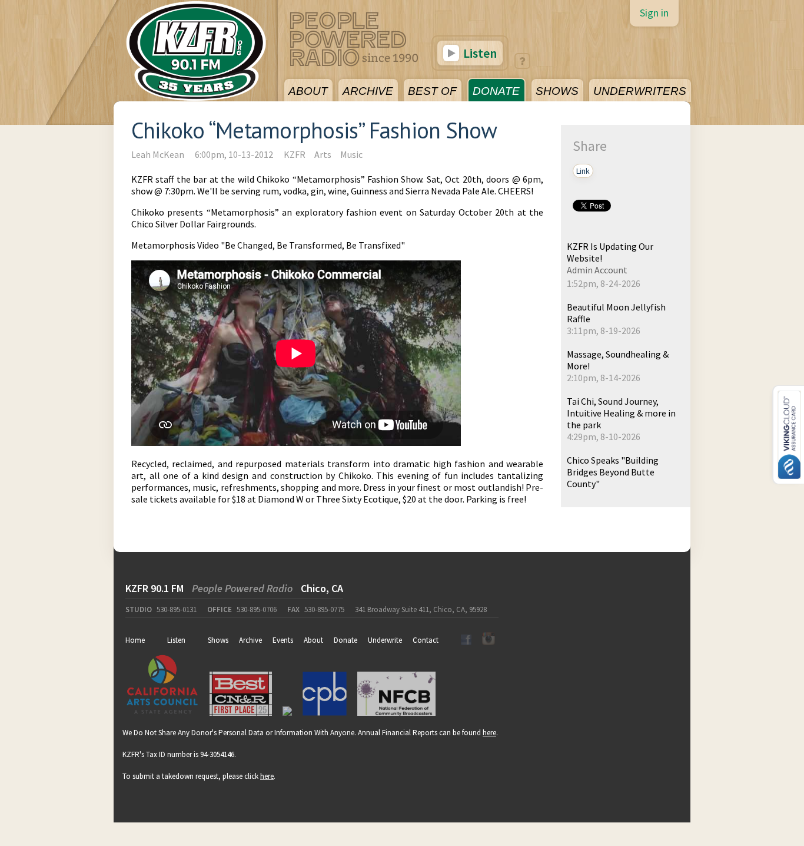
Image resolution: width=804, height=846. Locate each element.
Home (135, 640)
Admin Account (597, 270)
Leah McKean (157, 154)
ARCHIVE (368, 91)
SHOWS (557, 91)
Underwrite (385, 640)
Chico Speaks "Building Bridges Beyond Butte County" (613, 472)
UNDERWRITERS (639, 91)
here (489, 733)
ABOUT (308, 91)
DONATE (496, 91)
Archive (250, 640)
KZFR (294, 154)
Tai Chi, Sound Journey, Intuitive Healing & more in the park (621, 413)
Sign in (654, 12)
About (313, 640)
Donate (345, 640)
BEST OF (432, 91)
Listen (479, 53)
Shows (218, 640)
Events (283, 640)
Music (351, 154)
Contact (425, 640)
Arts (322, 154)
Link (583, 171)
